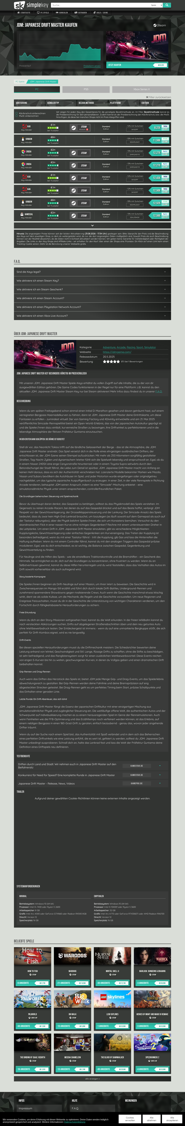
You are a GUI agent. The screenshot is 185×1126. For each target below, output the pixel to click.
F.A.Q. (158, 391)
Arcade (121, 347)
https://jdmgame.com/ (117, 352)
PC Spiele (44, 12)
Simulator (150, 347)
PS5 (86, 89)
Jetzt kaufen (136, 65)
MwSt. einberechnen (29, 116)
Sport (139, 347)
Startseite (25, 12)
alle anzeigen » (92, 1078)
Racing (131, 347)
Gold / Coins (102, 12)
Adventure (109, 347)
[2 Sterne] (106, 361)
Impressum (25, 1108)
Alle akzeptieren (172, 1119)
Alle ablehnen (151, 1119)
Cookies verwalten (130, 1119)
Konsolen (63, 12)
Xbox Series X (142, 89)
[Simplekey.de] (31, 5)
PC (37, 89)
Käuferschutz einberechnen (32, 113)
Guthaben (82, 12)
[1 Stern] (104, 361)
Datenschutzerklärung (74, 1122)
